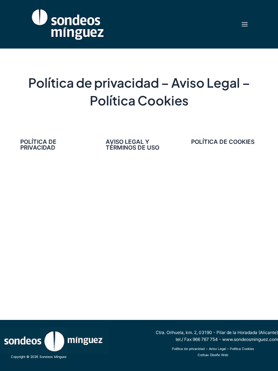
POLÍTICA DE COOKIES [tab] (222, 141)
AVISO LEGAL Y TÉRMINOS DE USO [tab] (132, 144)
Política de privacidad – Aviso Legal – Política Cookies (213, 349)
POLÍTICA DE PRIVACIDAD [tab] (38, 144)
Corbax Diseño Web (213, 355)
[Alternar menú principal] (244, 24)
